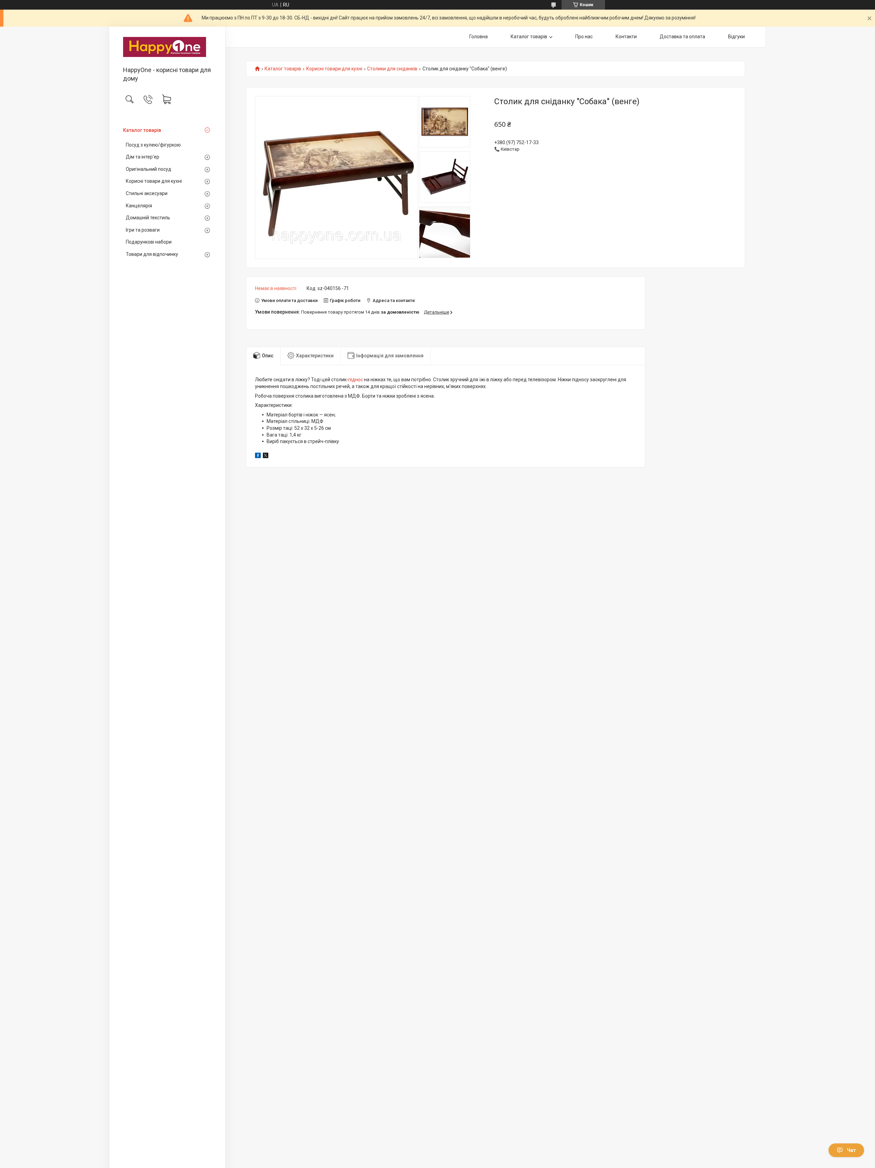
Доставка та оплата (682, 36)
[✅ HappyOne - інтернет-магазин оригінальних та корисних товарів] (167, 47)
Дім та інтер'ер (142, 157)
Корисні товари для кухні (154, 181)
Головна (478, 36)
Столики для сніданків (392, 68)
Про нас (584, 36)
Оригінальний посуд (148, 169)
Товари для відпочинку (152, 254)
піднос (355, 379)
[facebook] (258, 456)
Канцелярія (139, 205)
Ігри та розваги (143, 230)
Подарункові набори (149, 242)
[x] (265, 456)
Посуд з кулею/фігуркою (153, 145)
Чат (851, 1150)
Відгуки (736, 36)
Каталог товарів (142, 130)
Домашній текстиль (148, 217)
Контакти (626, 36)
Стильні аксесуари (146, 193)
